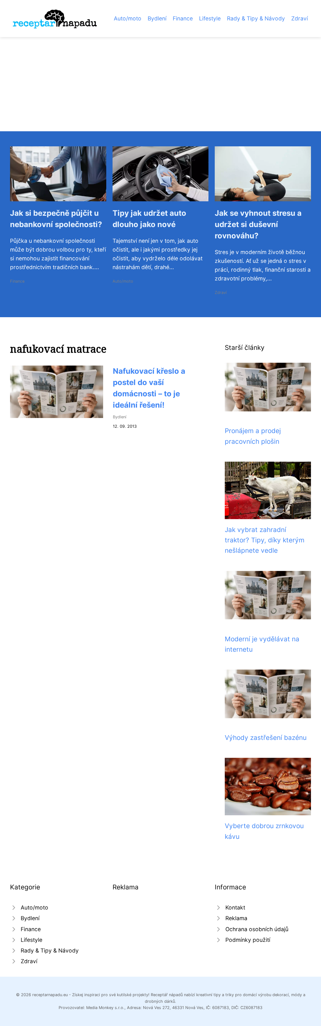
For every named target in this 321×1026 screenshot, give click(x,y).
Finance (183, 18)
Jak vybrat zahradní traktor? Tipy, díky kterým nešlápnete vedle (264, 540)
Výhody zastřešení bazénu (266, 737)
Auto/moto (127, 18)
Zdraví (299, 18)
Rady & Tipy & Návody (256, 18)
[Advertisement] (160, 84)
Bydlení (157, 18)
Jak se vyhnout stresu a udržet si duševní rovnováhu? (258, 224)
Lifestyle (210, 18)
